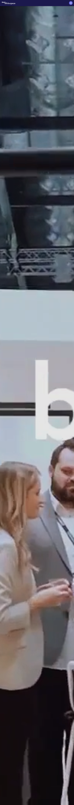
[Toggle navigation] (71, 3)
